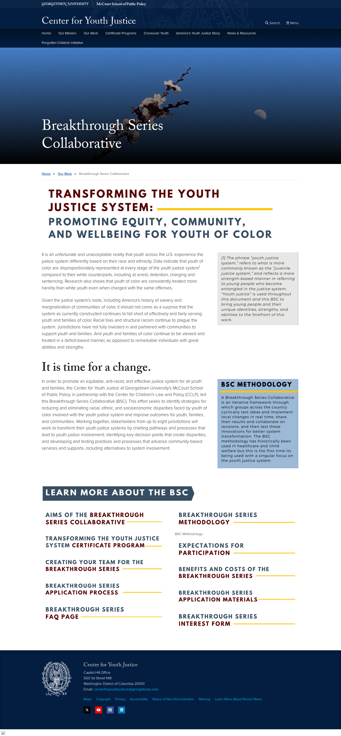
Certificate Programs (121, 33)
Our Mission (67, 33)
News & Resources (241, 33)
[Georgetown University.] (65, 4)
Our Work (91, 33)
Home (46, 33)
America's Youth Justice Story (198, 33)
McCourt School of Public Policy (121, 4)
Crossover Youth (156, 33)
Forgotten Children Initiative (62, 43)
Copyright (103, 699)
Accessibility (139, 699)
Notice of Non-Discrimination (173, 699)
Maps (88, 699)
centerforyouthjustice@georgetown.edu (126, 689)
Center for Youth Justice (89, 22)
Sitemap (204, 699)
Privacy (120, 699)
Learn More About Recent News (238, 699)
